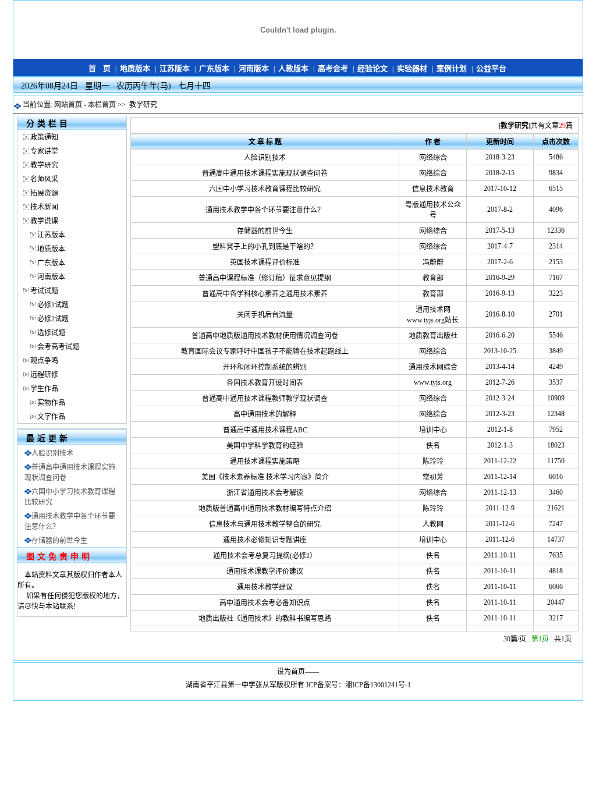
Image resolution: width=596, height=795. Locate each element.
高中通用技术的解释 (264, 414)
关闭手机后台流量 (265, 315)
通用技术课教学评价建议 (264, 571)
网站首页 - (71, 105)
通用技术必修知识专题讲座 (265, 540)
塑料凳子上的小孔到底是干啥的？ (264, 247)
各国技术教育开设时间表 (264, 383)
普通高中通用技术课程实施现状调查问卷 (265, 173)
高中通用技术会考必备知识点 (264, 603)
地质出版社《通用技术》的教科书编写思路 (264, 619)
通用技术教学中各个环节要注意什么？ (264, 210)
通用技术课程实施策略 (265, 461)
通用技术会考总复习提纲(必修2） (265, 556)
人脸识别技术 (52, 453)
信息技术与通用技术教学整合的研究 (265, 524)
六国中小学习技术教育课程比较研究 (265, 189)
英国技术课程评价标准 (265, 262)
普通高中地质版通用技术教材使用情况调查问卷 (264, 336)
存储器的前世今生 (59, 541)
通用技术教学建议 (265, 587)
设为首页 (291, 672)
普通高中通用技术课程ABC (265, 430)
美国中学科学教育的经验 (264, 446)
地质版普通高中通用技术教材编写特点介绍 (264, 509)
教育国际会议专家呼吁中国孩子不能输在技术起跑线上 (265, 351)
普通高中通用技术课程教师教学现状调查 (265, 399)
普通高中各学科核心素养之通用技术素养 (265, 294)
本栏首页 (102, 105)
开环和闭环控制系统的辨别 (265, 367)
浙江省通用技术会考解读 (264, 493)
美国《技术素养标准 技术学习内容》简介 (265, 477)
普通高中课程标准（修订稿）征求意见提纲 (264, 278)
